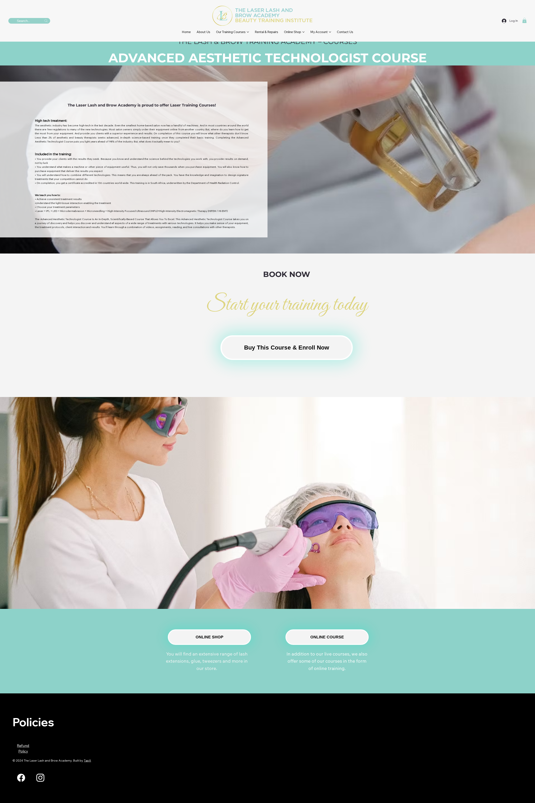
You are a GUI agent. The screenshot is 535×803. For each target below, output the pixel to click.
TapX (87, 760)
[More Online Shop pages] (303, 32)
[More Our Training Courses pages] (248, 32)
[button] (524, 20)
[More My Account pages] (330, 32)
